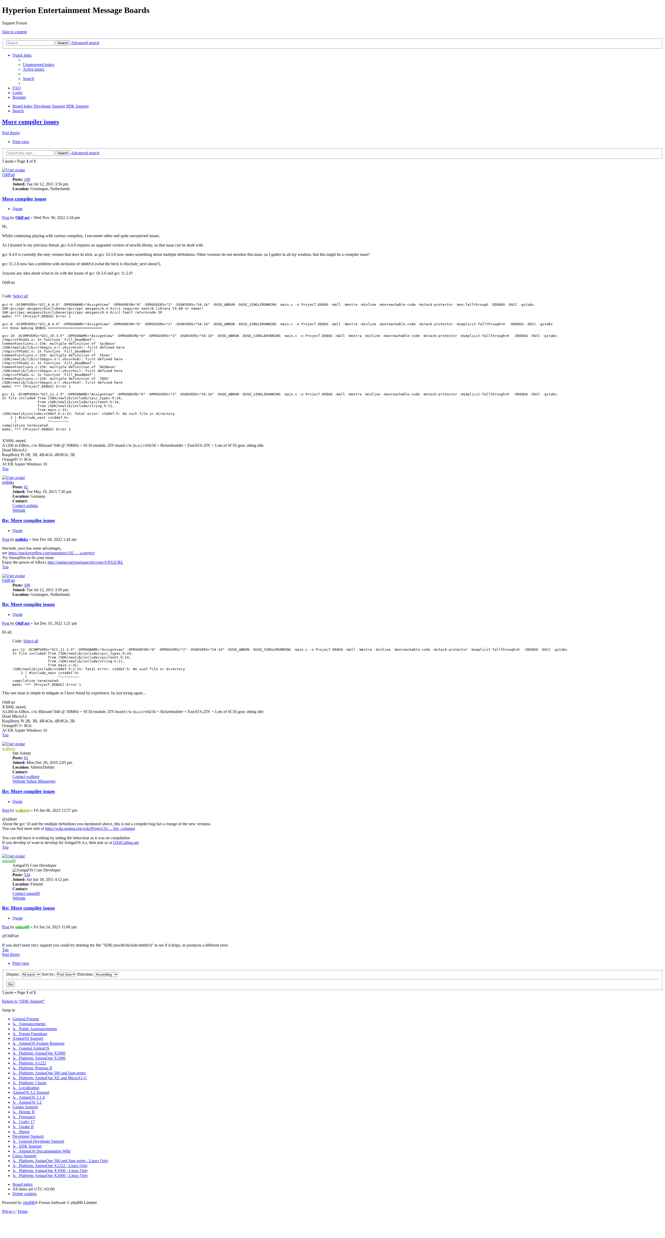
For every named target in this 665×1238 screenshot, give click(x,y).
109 (27, 179)
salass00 (9, 860)
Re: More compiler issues (28, 520)
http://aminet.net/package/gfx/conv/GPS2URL (85, 562)
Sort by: (49, 974)
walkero (8, 748)
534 (27, 875)
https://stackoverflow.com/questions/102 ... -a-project (51, 553)
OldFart (8, 174)
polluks (8, 482)
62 (26, 487)
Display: (13, 974)
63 (26, 758)
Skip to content (14, 32)
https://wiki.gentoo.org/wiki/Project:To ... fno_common (90, 828)
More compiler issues (30, 121)
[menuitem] (38, 64)
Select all (20, 296)
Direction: (86, 974)
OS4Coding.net (126, 842)
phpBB (29, 1202)
